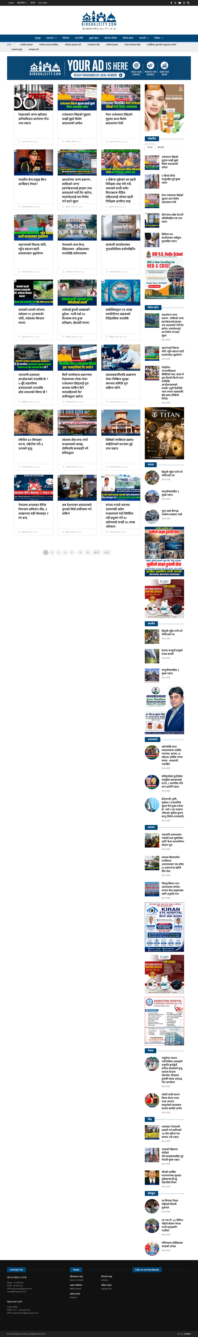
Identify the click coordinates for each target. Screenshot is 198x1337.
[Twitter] (176, 4)
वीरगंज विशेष (111, 38)
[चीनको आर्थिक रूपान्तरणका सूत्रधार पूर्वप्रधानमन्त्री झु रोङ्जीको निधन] (152, 1177)
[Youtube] (19, 1321)
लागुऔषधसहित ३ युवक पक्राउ (170, 493)
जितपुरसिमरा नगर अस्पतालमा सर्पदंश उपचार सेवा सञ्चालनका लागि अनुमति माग (173, 889)
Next (96, 552)
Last (107, 552)
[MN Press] (164, 598)
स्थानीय (151, 624)
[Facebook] (172, 4)
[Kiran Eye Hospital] (164, 927)
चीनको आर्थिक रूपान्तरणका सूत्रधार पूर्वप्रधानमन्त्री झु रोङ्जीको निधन (171, 1177)
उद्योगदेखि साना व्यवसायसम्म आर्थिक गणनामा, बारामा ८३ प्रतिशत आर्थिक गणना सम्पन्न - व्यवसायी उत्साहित (172, 755)
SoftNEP (187, 1334)
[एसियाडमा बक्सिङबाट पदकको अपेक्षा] (152, 1248)
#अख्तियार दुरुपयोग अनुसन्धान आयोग (161, 44)
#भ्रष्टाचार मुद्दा (16, 49)
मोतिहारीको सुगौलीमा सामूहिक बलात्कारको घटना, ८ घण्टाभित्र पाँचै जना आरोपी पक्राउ (172, 782)
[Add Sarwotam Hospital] (164, 1021)
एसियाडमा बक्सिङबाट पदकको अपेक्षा (172, 1244)
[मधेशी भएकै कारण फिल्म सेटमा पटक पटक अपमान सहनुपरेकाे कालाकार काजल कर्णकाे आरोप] (152, 1100)
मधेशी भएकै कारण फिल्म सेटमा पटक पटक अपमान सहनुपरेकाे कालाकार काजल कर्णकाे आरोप (172, 1101)
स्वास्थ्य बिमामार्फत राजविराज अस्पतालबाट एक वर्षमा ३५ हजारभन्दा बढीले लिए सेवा (173, 864)
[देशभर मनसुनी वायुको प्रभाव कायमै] (152, 656)
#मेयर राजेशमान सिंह (132, 44)
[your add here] (99, 68)
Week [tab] (150, 147)
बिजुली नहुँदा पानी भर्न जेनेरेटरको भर (172, 473)
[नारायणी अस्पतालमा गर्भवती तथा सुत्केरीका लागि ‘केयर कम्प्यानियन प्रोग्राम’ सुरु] (152, 840)
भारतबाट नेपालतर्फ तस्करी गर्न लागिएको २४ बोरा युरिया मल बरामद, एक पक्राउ (171, 1132)
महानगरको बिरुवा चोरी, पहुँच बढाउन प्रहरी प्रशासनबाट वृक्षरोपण (173, 351)
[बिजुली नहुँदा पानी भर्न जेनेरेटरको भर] (152, 477)
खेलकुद (151, 1193)
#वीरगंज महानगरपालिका (48, 44)
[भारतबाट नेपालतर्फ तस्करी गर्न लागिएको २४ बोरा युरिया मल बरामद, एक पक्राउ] (152, 1132)
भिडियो (65, 38)
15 (80, 552)
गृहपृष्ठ (38, 38)
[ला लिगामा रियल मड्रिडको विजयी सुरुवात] (152, 1206)
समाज (151, 465)
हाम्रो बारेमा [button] (21, 2)
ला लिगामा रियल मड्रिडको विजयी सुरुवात (170, 1204)
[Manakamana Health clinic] (164, 710)
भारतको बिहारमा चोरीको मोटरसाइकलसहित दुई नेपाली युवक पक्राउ (172, 1155)
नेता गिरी (79, 38)
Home (11, 2)
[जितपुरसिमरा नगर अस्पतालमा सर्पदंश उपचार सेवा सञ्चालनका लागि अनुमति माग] (152, 889)
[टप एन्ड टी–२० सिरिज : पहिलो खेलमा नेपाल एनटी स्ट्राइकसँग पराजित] (152, 1226)
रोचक (150, 1051)
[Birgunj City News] (99, 18)
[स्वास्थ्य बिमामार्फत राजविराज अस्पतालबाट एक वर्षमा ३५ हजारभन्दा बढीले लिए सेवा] (152, 863)
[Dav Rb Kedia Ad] (164, 276)
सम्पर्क (32, 2)
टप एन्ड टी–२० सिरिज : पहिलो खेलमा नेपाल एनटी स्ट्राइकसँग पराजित (173, 1225)
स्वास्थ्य (151, 827)
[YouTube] (180, 4)
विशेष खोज (128, 38)
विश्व (150, 1119)
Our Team (43, 2)
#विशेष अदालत (112, 44)
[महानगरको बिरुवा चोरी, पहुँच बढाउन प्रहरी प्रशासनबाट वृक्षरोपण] (152, 353)
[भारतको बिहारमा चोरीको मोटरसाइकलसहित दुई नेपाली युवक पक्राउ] (152, 1155)
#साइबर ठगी (34, 49)
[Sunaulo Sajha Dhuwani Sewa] (164, 551)
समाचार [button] (50, 38)
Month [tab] (161, 147)
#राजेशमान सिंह (93, 44)
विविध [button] (157, 38)
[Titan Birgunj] (164, 433)
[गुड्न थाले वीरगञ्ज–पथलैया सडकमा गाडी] (152, 516)
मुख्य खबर (94, 38)
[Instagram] (185, 4)
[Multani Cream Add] (164, 109)
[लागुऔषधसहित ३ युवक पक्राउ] (152, 497)
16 (88, 552)
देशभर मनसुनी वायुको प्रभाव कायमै (172, 652)
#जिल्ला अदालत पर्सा (73, 44)
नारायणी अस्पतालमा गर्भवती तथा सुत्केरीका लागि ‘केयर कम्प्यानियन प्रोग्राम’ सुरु (173, 840)
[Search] (189, 4)
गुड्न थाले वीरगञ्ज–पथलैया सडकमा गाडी (172, 512)
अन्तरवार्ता (152, 739)
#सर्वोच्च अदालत (26, 44)
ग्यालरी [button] (143, 38)
